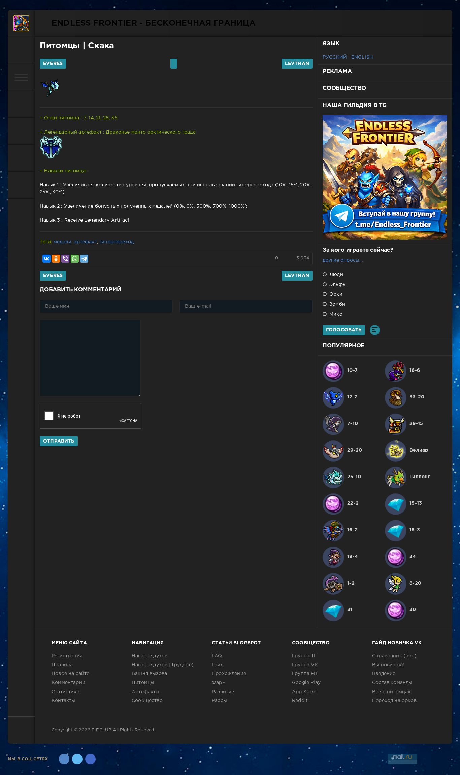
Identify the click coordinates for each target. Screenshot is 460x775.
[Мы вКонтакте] (64, 759)
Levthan (297, 64)
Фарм (219, 683)
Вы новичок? (388, 665)
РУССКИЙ (335, 57)
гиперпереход (116, 242)
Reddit (300, 701)
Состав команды (392, 683)
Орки (335, 294)
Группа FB (305, 674)
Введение (383, 674)
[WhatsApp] (75, 259)
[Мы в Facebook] (90, 759)
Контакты (63, 701)
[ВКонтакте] (46, 259)
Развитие (223, 692)
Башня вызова (149, 674)
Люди (335, 275)
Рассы (219, 701)
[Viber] (65, 259)
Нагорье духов (149, 656)
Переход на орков (394, 701)
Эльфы (337, 285)
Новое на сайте (70, 674)
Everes (53, 64)
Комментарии (68, 683)
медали (62, 242)
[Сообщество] (21, 158)
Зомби (336, 304)
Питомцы (60, 46)
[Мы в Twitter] (77, 759)
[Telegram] (84, 259)
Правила (62, 665)
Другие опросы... (343, 260)
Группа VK (305, 665)
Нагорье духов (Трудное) (163, 665)
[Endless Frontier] (21, 23)
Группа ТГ (304, 656)
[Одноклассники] (56, 259)
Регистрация (67, 656)
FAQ (217, 656)
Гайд (217, 665)
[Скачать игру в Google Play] (21, 131)
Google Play (306, 683)
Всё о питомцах (391, 692)
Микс (335, 314)
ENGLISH (362, 57)
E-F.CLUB (101, 730)
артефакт (85, 242)
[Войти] (21, 50)
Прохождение (229, 674)
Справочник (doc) (394, 656)
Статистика (65, 692)
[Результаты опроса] (375, 330)
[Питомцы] (21, 104)
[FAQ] (21, 185)
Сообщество (147, 701)
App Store (304, 692)
